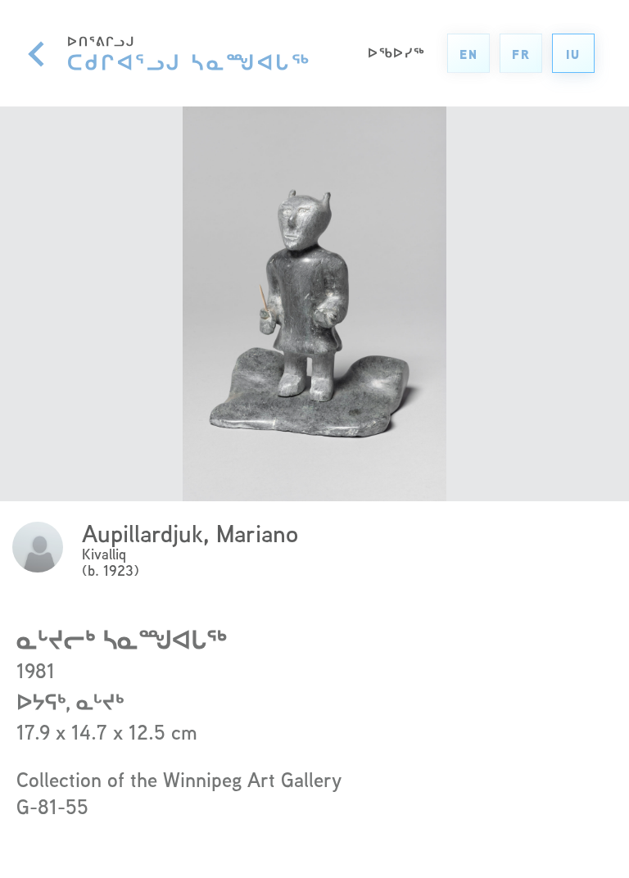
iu (573, 54)
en (468, 54)
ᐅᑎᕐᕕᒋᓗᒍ (189, 53)
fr (521, 54)
